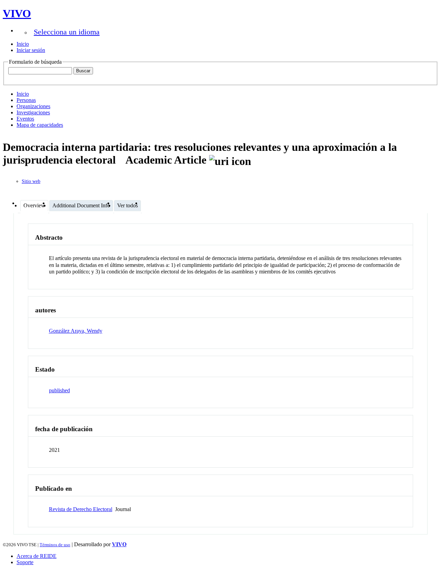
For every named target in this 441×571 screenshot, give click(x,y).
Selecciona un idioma (67, 32)
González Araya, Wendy (75, 331)
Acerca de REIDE (37, 556)
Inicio (23, 44)
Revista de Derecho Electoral (80, 509)
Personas (26, 100)
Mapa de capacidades (40, 125)
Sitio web (31, 181)
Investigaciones (33, 112)
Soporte (25, 562)
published (59, 390)
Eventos (25, 119)
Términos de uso (55, 544)
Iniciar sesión (31, 50)
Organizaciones (33, 106)
